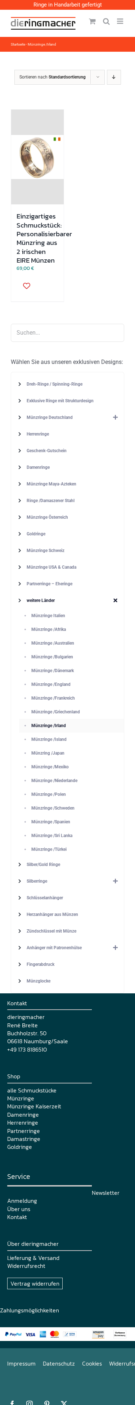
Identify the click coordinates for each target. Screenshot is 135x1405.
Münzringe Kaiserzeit (34, 1106)
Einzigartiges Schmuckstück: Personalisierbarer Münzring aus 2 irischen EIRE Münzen (44, 238)
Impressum (21, 1363)
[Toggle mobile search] (106, 21)
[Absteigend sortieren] (114, 77)
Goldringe (19, 1146)
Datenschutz (59, 1363)
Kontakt (17, 1217)
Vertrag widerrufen (34, 1283)
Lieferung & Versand (33, 1257)
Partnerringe (23, 1130)
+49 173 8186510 (27, 1049)
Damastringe (23, 1138)
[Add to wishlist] (24, 285)
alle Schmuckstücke (32, 1090)
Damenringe (23, 1114)
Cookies (92, 1363)
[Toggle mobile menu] (120, 21)
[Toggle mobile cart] (92, 21)
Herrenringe (22, 1122)
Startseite (18, 44)
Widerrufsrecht (26, 1265)
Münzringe (20, 1098)
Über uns (18, 1209)
